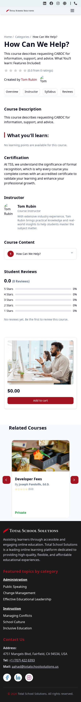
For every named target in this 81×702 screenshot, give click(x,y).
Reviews (67, 91)
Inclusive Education (17, 628)
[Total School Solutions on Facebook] (51, 3)
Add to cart (40, 400)
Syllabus (50, 91)
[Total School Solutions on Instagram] (58, 3)
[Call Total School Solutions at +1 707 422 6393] (75, 3)
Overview (12, 91)
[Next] (74, 480)
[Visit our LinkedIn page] (18, 677)
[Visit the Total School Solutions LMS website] (64, 3)
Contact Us (13, 639)
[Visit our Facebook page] (7, 677)
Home (8, 37)
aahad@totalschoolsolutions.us (35, 666)
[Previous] (6, 480)
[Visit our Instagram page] (29, 677)
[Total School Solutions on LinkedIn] (44, 3)
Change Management (19, 593)
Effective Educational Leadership (27, 599)
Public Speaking (15, 586)
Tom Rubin (29, 79)
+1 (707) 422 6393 (22, 660)
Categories (22, 37)
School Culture (14, 622)
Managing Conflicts (17, 615)
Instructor (31, 91)
